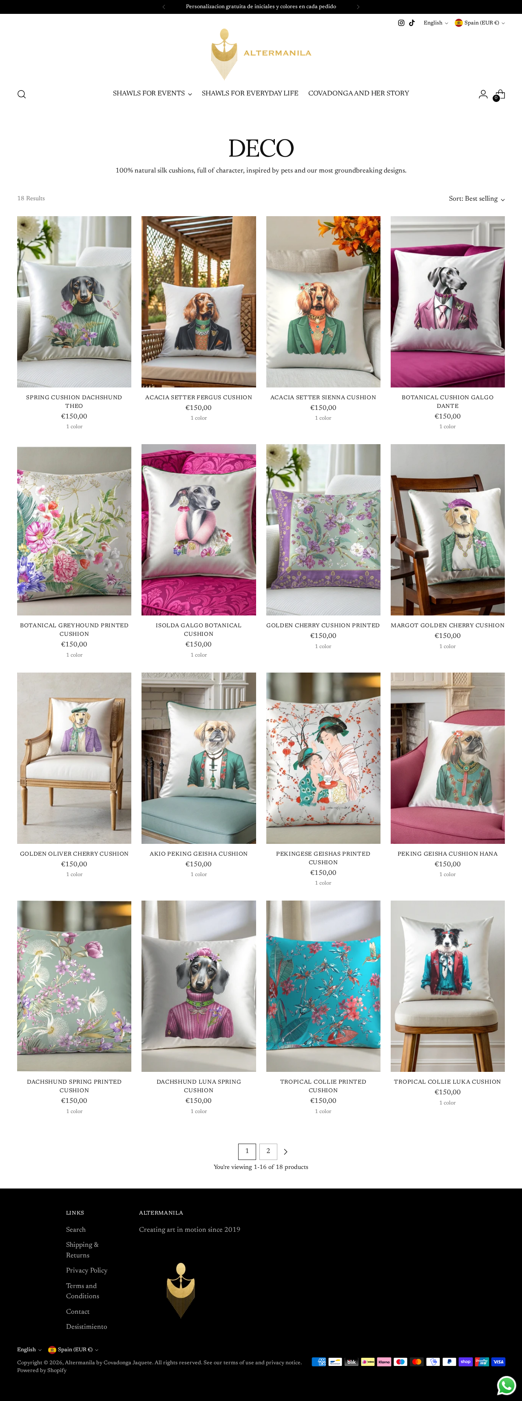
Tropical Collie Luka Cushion (447, 1082)
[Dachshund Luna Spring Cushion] (199, 986)
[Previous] (164, 7)
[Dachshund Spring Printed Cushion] (74, 986)
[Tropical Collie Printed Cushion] (323, 986)
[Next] (358, 7)
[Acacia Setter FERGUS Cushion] (199, 301)
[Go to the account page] (483, 94)
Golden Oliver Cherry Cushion (74, 854)
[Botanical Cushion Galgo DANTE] (448, 301)
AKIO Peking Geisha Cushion (199, 854)
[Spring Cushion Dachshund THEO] (74, 301)
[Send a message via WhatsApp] (506, 1385)
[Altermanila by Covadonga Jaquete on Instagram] (401, 23)
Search (76, 1230)
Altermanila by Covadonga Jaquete (108, 1363)
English (433, 23)
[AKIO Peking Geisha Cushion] (199, 758)
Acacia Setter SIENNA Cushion (323, 398)
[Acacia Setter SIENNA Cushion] (323, 301)
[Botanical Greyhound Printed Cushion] (74, 529)
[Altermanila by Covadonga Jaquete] (261, 54)
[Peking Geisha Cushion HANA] (448, 758)
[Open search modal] (21, 94)
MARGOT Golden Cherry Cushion (448, 626)
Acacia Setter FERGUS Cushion (198, 398)
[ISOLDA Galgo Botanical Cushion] (199, 529)
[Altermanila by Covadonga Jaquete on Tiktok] (412, 23)
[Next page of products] (285, 1152)
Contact (78, 1312)
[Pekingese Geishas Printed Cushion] (323, 758)
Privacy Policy (87, 1271)
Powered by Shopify (41, 1370)
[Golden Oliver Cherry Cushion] (74, 758)
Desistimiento (86, 1327)
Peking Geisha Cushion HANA (448, 854)
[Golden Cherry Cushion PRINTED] (323, 529)
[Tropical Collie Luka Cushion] (448, 986)
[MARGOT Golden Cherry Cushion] (448, 529)
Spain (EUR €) (481, 23)
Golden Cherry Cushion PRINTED (323, 626)
